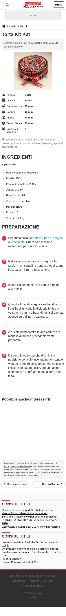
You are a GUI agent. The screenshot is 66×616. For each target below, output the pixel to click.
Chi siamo (15, 575)
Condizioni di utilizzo (44, 575)
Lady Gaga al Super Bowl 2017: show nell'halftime (31, 526)
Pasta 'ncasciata (16, 484)
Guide (12, 26)
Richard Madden (11, 558)
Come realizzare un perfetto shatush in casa (27, 510)
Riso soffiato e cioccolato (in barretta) (50, 485)
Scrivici (27, 575)
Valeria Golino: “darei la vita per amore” (24, 513)
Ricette (24, 26)
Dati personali (19, 581)
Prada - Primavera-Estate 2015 (20, 562)
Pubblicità (34, 581)
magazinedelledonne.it (20, 466)
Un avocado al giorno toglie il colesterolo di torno (30, 548)
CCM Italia (47, 581)
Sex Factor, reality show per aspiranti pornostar (29, 516)
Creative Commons (23, 469)
